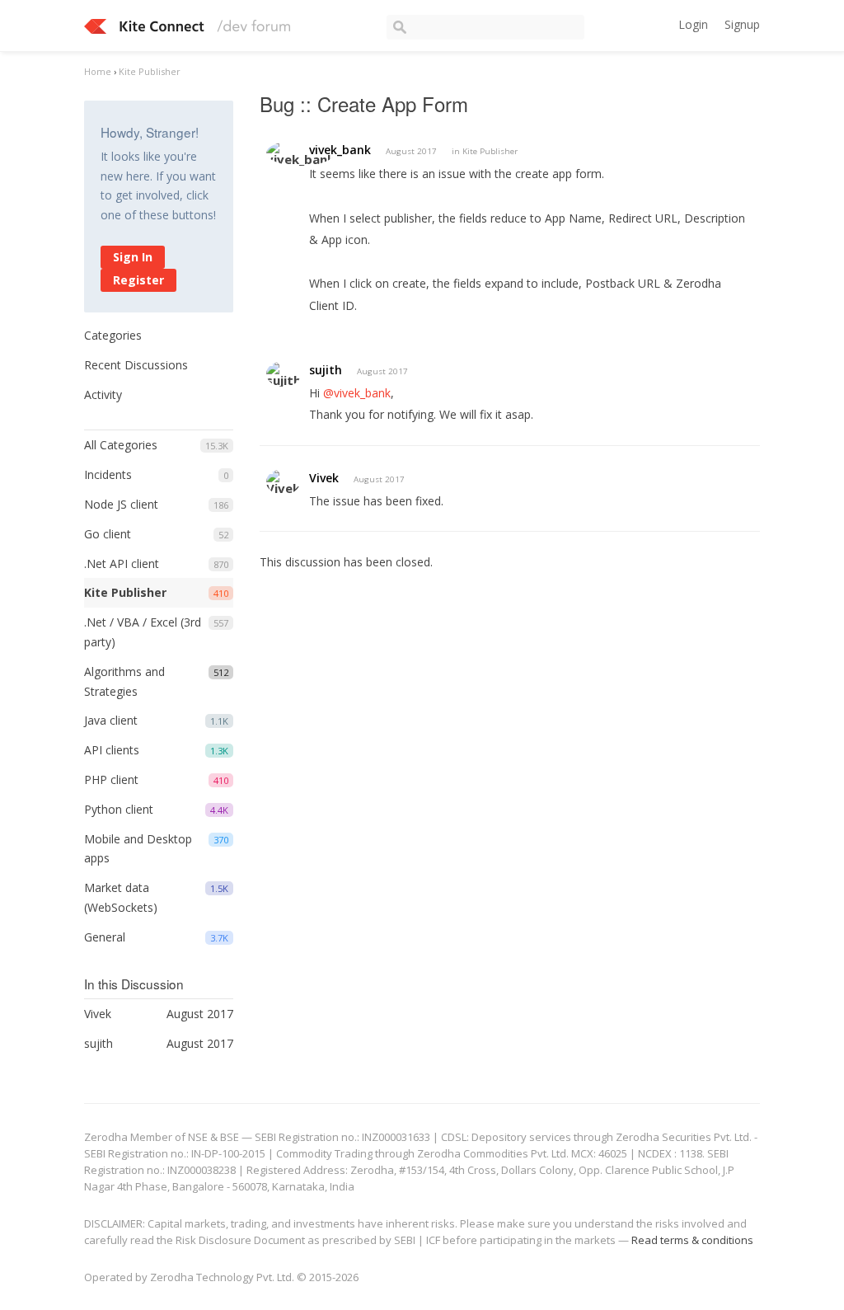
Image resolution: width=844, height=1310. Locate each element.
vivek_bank (340, 149)
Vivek (324, 478)
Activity (103, 394)
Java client (111, 720)
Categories (113, 335)
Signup (742, 24)
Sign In (132, 257)
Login (693, 24)
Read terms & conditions (692, 1240)
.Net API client (121, 563)
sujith (325, 370)
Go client (107, 534)
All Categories (120, 445)
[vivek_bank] (300, 153)
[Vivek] (283, 482)
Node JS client (121, 504)
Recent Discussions (136, 365)
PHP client (111, 779)
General (104, 937)
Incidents (108, 474)
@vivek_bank (357, 393)
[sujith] (283, 374)
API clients (111, 750)
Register (138, 280)
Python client (118, 809)
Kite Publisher (125, 592)
